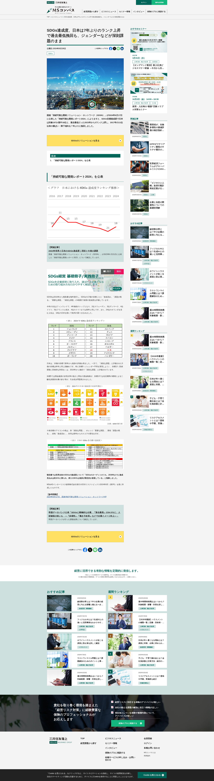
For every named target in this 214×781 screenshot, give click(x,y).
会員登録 (148, 738)
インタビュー (138, 11)
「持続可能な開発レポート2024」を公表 (72, 160)
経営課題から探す (91, 11)
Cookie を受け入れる (152, 775)
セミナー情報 (124, 11)
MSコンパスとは (150, 752)
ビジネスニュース (108, 11)
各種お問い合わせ (152, 748)
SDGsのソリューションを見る (85, 141)
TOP (48, 17)
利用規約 (147, 756)
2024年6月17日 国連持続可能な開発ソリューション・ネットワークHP (77, 497)
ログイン (144, 2)
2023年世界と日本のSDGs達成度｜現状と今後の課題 (73, 251)
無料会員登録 (159, 2)
